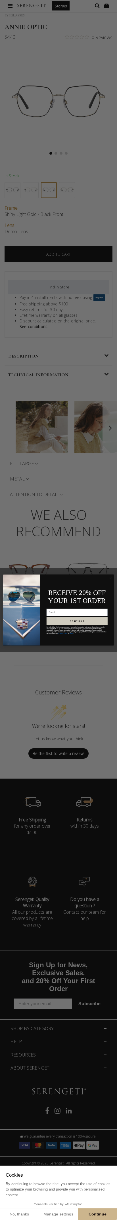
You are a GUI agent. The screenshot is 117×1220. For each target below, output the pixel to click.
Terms (71, 633)
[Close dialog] (110, 578)
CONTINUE (77, 621)
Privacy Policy (63, 633)
